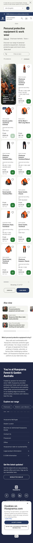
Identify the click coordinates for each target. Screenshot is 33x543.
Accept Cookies (17, 522)
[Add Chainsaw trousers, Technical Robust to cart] (28, 172)
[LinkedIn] (20, 495)
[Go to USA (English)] (27, 8)
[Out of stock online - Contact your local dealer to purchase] (12, 136)
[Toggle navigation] (31, 18)
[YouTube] (26, 495)
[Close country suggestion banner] (30, 2)
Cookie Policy (8, 518)
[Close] (27, 503)
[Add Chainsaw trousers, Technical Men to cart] (12, 172)
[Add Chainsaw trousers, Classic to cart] (28, 272)
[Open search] (22, 18)
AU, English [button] (9, 19)
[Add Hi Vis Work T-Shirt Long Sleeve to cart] (28, 136)
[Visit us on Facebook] (6, 495)
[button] (28, 67)
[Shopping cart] (26, 18)
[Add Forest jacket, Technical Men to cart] (12, 205)
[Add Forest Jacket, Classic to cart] (28, 205)
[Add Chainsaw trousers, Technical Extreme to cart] (28, 101)
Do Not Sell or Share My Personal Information (16, 527)
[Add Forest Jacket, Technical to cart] (28, 240)
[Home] (3, 18)
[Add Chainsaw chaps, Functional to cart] (12, 240)
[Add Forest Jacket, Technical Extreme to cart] (12, 272)
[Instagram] (13, 495)
